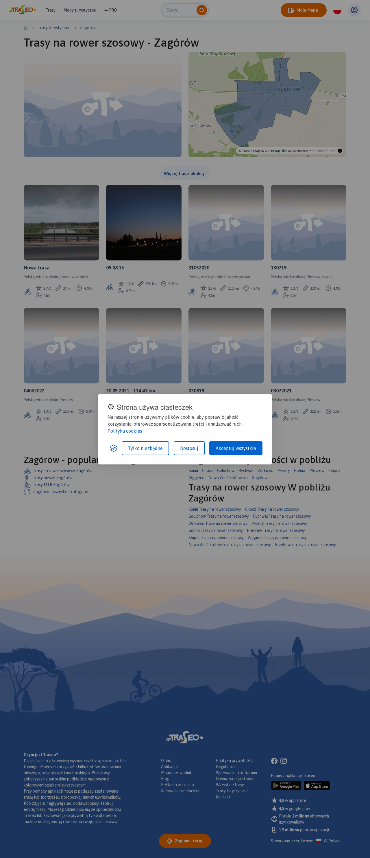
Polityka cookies (125, 430)
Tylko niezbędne (145, 448)
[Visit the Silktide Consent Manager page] (113, 448)
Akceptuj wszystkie (236, 448)
